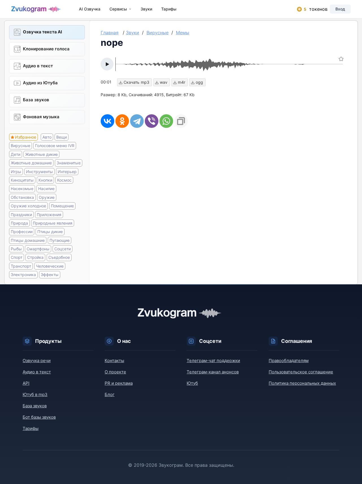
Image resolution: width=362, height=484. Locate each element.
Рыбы (16, 248)
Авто (46, 137)
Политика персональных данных (302, 383)
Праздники (21, 214)
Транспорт (21, 266)
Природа (19, 223)
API (26, 383)
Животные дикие (41, 154)
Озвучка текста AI (42, 32)
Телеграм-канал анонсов (213, 372)
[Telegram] (137, 121)
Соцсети (62, 248)
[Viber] (151, 121)
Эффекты (50, 274)
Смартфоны (38, 248)
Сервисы (118, 9)
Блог (110, 394)
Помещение (62, 205)
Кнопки (45, 180)
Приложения (49, 214)
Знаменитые (69, 162)
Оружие (47, 197)
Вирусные (20, 145)
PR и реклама (119, 383)
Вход (340, 9)
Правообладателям (289, 360)
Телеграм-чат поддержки (213, 360)
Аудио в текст (38, 65)
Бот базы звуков (39, 417)
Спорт (16, 257)
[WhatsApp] (166, 121)
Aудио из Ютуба (40, 82)
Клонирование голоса (46, 48)
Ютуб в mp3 (35, 394)
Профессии (22, 231)
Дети (15, 154)
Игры (16, 171)
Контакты (114, 360)
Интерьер (67, 171)
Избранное (25, 137)
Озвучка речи (37, 360)
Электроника (23, 274)
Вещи (61, 137)
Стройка (35, 257)
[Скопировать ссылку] (181, 121)
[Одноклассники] (122, 121)
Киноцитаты (22, 180)
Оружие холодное (28, 205)
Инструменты (39, 171)
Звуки (146, 9)
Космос (64, 180)
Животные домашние (31, 162)
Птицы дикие (50, 231)
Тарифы (168, 9)
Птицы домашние (28, 240)
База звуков (36, 99)
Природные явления (52, 223)
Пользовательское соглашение (301, 372)
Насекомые (22, 188)
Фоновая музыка (41, 116)
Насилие (46, 188)
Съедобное (59, 257)
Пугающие (59, 240)
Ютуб (192, 383)
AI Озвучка (89, 9)
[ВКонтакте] (107, 121)
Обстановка (22, 197)
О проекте (115, 372)
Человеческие (50, 266)
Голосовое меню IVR (54, 145)
